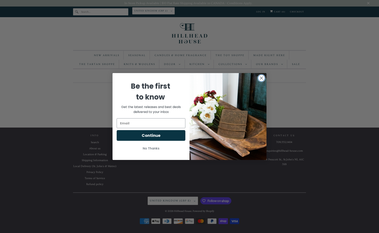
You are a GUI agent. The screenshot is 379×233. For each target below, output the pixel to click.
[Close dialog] (261, 78)
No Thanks (151, 148)
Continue (151, 135)
